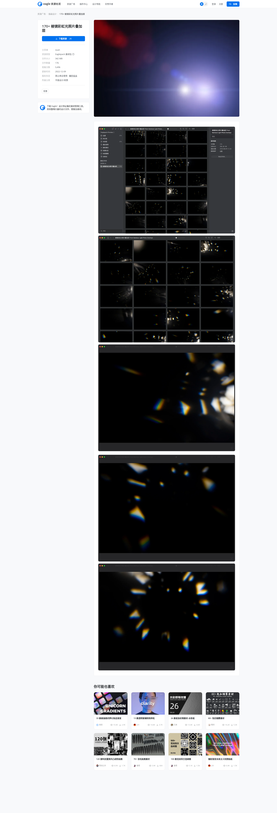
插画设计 (52, 14)
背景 (45, 91)
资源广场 (71, 4)
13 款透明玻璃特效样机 (144, 718)
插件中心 (84, 4)
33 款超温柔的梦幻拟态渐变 (108, 718)
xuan (57, 49)
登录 (214, 4)
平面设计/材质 (61, 80)
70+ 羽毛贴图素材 (142, 759)
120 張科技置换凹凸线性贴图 (109, 759)
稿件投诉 (73, 75)
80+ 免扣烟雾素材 (216, 718)
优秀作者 (109, 4)
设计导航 (96, 4)
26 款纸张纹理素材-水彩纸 (183, 718)
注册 (221, 4)
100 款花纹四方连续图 (181, 759)
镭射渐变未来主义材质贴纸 (220, 759)
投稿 (235, 4)
